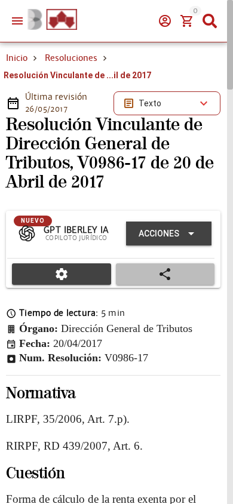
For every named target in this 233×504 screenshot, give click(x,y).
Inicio (16, 58)
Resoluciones (71, 58)
